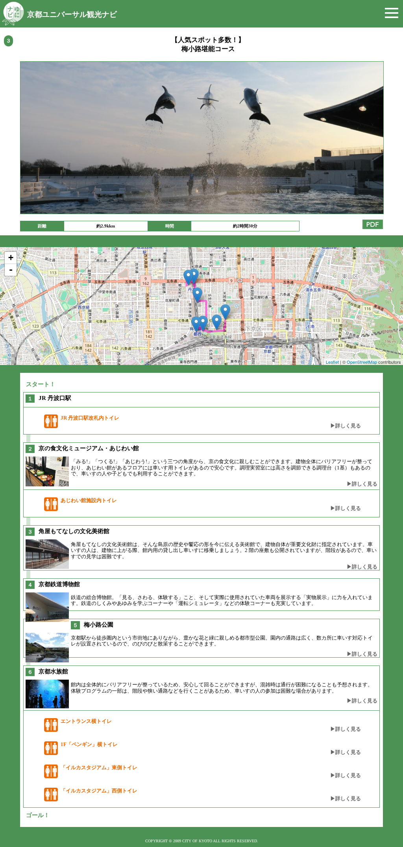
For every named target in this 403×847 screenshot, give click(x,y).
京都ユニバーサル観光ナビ (72, 14)
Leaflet (332, 362)
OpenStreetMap (362, 362)
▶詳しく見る (345, 426)
